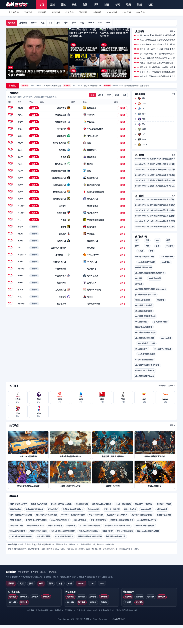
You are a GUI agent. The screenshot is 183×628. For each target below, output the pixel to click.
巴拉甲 (20, 157)
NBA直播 (140, 12)
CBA (100, 22)
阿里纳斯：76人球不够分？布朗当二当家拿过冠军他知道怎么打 (154, 67)
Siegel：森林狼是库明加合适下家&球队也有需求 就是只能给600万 (154, 58)
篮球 (63, 4)
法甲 (74, 22)
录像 (74, 4)
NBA (108, 22)
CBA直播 (127, 12)
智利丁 (20, 297)
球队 (96, 4)
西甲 (50, 22)
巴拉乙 (20, 150)
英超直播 (28, 12)
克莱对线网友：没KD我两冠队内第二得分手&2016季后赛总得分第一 (154, 44)
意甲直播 (56, 12)
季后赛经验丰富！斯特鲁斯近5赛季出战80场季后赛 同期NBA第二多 (154, 53)
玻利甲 (20, 227)
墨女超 (20, 241)
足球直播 (11, 22)
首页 (41, 4)
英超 (42, 22)
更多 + (172, 31)
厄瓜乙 (20, 136)
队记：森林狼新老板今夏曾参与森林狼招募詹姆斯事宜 (154, 40)
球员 (107, 4)
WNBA (91, 22)
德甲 (66, 22)
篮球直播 (23, 22)
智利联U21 (22, 255)
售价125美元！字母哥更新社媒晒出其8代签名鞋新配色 (154, 72)
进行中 (100, 95)
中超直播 (97, 12)
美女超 (20, 262)
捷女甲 (20, 178)
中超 (82, 22)
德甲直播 (69, 12)
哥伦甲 (20, 143)
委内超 (20, 108)
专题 (150, 4)
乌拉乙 (20, 164)
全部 (92, 95)
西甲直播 (42, 12)
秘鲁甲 (20, 122)
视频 (139, 4)
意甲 (58, 22)
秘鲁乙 (20, 129)
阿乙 (19, 220)
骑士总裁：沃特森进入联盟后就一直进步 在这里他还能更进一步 (154, 76)
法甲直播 (83, 12)
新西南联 (21, 269)
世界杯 (34, 22)
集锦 (85, 4)
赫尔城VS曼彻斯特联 (82, 85)
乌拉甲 (20, 171)
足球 (52, 4)
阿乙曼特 (21, 206)
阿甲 (19, 248)
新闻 (117, 4)
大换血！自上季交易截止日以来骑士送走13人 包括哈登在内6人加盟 (154, 63)
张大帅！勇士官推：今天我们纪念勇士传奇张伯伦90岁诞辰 (154, 49)
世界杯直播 (14, 12)
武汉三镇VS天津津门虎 (41, 85)
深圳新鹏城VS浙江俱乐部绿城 (126, 85)
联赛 (128, 4)
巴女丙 (20, 290)
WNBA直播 (112, 12)
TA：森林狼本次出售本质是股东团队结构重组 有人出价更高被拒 (154, 35)
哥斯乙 (20, 115)
